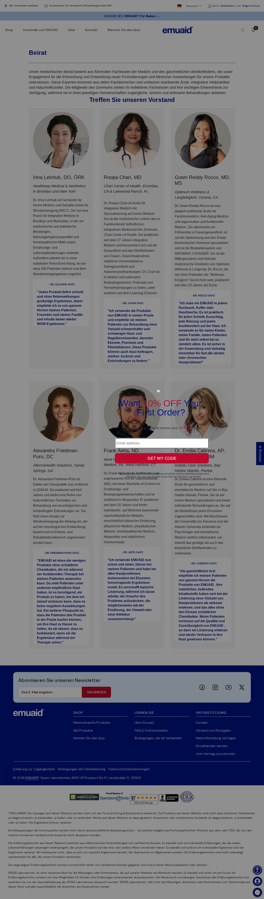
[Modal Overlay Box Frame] (132, 449)
